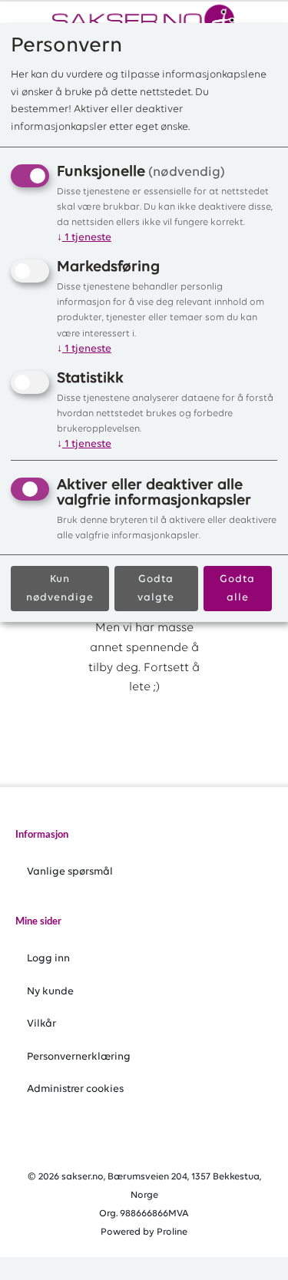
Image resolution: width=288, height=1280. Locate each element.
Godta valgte (155, 589)
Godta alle (237, 589)
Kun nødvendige (60, 589)
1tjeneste (84, 237)
